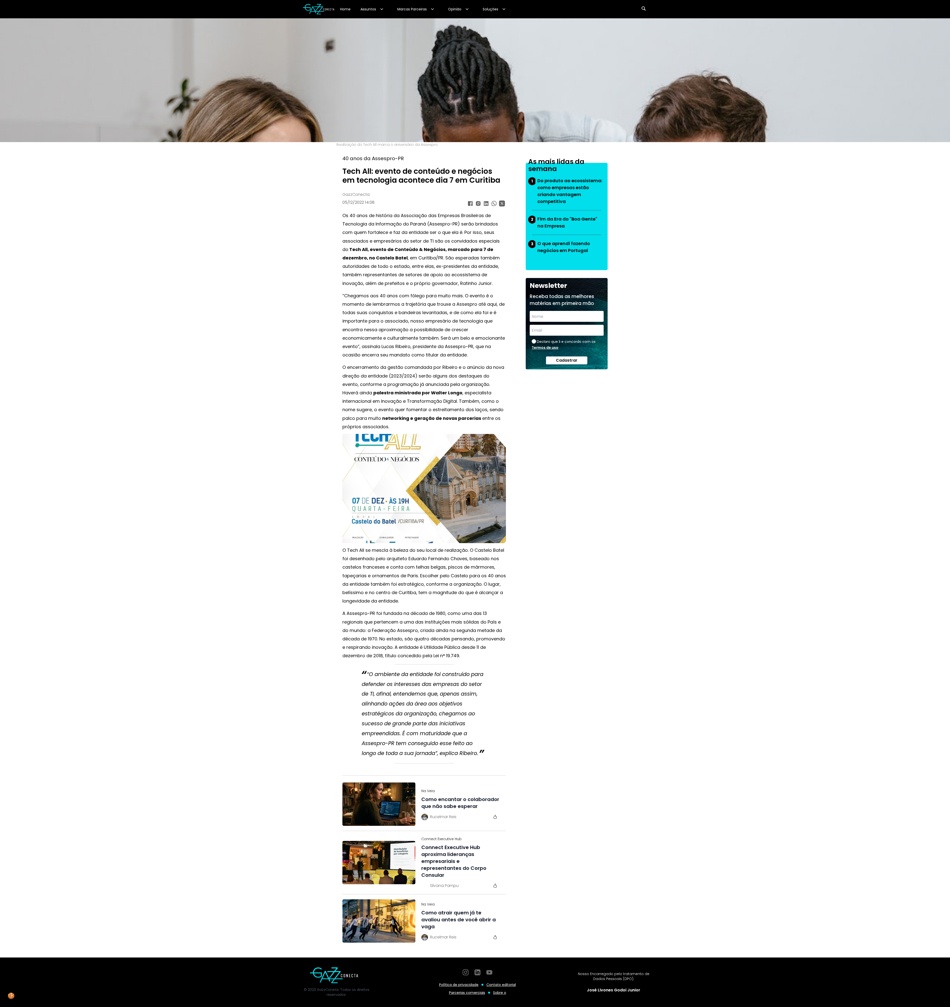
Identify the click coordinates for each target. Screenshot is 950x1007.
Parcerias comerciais (467, 992)
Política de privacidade (458, 984)
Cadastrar (566, 360)
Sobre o (499, 992)
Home (345, 9)
